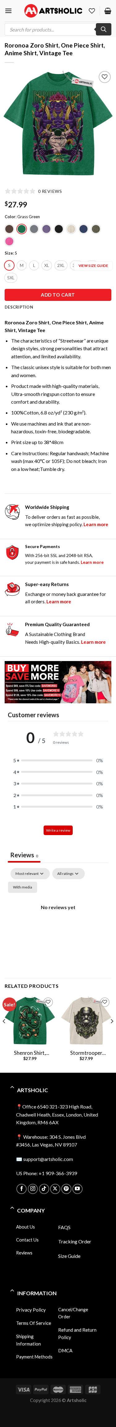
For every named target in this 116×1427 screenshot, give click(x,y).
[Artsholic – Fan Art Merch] (53, 10)
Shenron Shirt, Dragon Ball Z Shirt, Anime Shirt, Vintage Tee (29, 1053)
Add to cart (58, 294)
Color (10, 217)
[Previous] (13, 124)
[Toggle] (12, 1088)
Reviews (24, 1252)
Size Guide (69, 1256)
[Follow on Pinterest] (66, 1189)
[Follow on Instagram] (33, 1189)
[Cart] (107, 11)
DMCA (65, 1350)
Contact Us (27, 1239)
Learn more (96, 524)
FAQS (64, 1227)
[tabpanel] (58, 921)
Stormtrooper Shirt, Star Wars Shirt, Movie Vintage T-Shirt (86, 1053)
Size (9, 253)
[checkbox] (22, 887)
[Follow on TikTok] (44, 1189)
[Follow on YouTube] (77, 1189)
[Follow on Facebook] (21, 1189)
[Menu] (8, 10)
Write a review (58, 830)
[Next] (103, 124)
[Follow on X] (55, 1189)
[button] (58, 760)
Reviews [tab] (24, 855)
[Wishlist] (92, 11)
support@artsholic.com (48, 1159)
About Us (25, 1226)
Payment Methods (34, 1356)
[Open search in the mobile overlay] (58, 29)
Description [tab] (19, 307)
